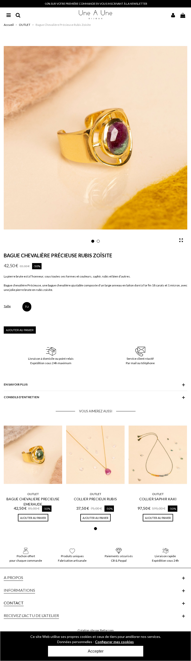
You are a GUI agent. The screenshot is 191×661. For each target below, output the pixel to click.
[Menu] (8, 14)
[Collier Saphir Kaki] (158, 454)
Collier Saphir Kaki (158, 499)
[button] (92, 241)
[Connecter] (173, 14)
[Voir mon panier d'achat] (182, 14)
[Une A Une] (95, 14)
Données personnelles (74, 642)
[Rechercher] (18, 14)
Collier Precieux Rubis (95, 499)
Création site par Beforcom (96, 630)
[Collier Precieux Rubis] (95, 454)
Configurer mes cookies (114, 642)
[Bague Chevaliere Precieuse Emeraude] (33, 454)
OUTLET (33, 494)
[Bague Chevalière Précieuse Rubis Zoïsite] (181, 240)
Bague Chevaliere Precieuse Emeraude (32, 501)
